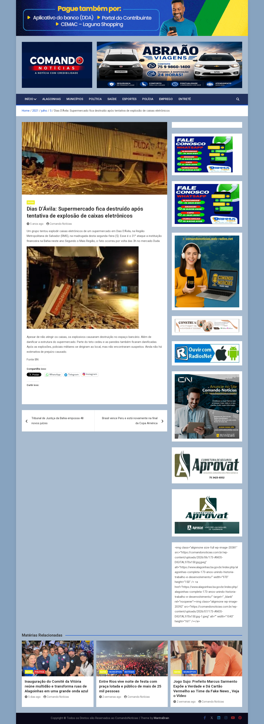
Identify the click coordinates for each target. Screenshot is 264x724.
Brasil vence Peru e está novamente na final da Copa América (130, 420)
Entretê (185, 99)
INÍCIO (29, 99)
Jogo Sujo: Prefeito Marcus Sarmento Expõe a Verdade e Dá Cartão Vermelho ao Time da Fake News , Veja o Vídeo (206, 688)
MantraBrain (161, 718)
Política (95, 99)
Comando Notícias (61, 223)
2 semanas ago (111, 696)
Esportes (129, 99)
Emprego (166, 99)
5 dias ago (34, 696)
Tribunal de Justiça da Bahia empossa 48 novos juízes (57, 420)
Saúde (112, 99)
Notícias (129, 672)
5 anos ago (36, 223)
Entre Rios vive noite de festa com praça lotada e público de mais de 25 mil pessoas (130, 686)
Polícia (147, 99)
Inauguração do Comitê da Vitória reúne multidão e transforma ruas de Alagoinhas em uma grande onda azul (56, 686)
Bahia (31, 202)
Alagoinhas (51, 99)
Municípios (74, 99)
